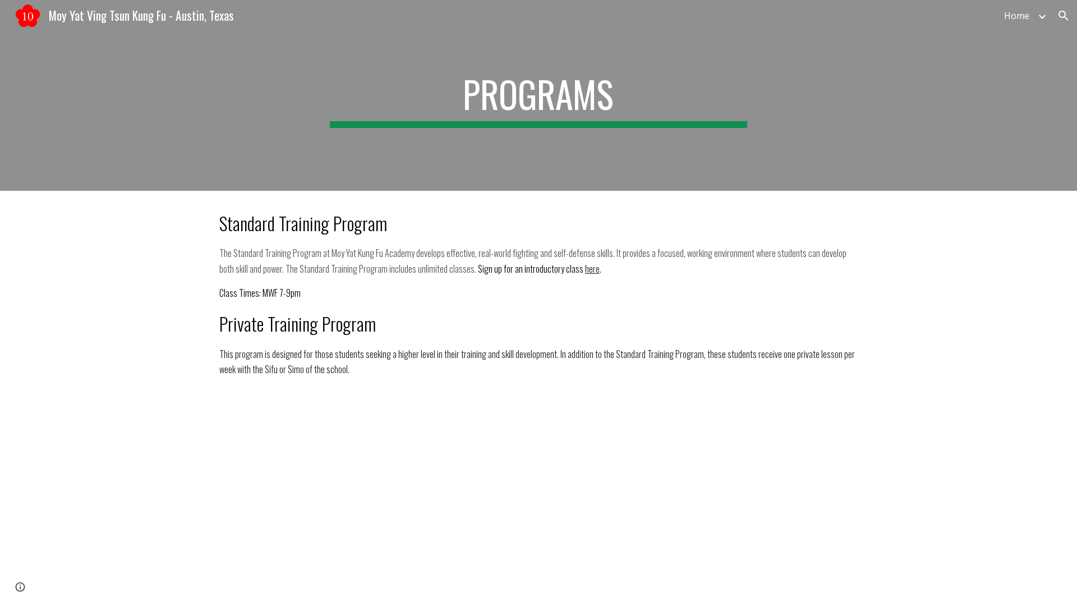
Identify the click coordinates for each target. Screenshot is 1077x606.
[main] (538, 95)
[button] (1063, 15)
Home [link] (1016, 16)
